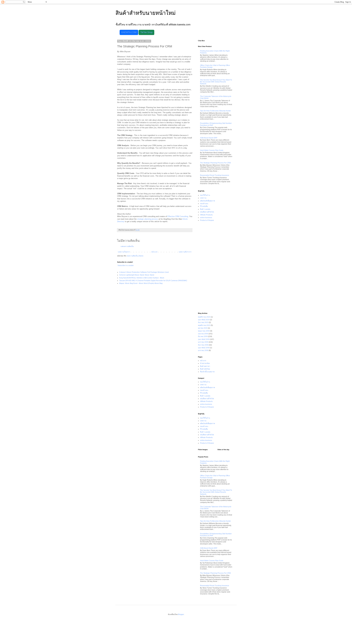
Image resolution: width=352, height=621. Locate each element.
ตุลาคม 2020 (202, 328)
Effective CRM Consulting (177, 216)
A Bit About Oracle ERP (208, 138)
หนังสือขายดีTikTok (207, 212)
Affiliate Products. (206, 215)
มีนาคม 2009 (203, 336)
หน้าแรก (154, 252)
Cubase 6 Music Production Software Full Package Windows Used (144, 272)
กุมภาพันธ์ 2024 (204, 320)
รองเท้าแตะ (204, 204)
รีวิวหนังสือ (204, 206)
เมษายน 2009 (203, 334)
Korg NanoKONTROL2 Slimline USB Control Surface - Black (141, 278)
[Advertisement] (215, 267)
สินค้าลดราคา (205, 366)
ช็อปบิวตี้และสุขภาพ (207, 372)
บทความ (203, 198)
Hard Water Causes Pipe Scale (211, 150)
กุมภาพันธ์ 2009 (204, 339)
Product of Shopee (207, 220)
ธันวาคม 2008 (203, 345)
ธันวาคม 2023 (203, 322)
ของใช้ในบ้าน (205, 195)
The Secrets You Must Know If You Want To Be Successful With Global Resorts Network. (216, 82)
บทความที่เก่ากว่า (185, 252)
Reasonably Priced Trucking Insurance (214, 175)
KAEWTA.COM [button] (128, 32)
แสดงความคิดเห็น (127, 246)
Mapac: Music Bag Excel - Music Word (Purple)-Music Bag (141, 283)
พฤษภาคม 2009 (204, 331)
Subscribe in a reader (126, 265)
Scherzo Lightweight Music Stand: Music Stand (136, 275)
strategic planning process (147, 219)
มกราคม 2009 (203, 342)
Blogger (181, 614)
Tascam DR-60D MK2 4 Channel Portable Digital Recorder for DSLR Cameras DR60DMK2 (153, 281)
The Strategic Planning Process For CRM (215, 163)
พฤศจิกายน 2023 (204, 325)
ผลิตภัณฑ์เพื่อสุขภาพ (207, 201)
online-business (206, 218)
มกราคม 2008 (203, 350)
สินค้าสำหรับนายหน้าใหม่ (146, 13)
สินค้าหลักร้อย (205, 369)
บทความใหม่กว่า (124, 252)
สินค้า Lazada (205, 209)
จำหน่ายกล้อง (205, 363)
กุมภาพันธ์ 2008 (204, 348)
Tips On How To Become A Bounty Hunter (215, 111)
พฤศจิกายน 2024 (204, 317)
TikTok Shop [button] (146, 32)
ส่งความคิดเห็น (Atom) (135, 256)
